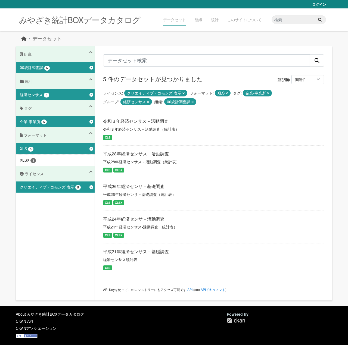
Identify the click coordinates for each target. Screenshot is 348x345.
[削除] (183, 93)
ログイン (319, 4)
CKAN (236, 320)
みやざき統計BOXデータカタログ (79, 20)
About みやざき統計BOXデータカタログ (50, 314)
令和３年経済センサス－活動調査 (135, 121)
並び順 (283, 79)
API (189, 289)
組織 (198, 19)
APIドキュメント (213, 289)
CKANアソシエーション (36, 328)
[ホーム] (24, 38)
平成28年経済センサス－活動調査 (136, 153)
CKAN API (24, 321)
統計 (215, 19)
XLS (107, 137)
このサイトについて (244, 19)
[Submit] (320, 19)
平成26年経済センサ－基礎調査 (133, 186)
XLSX (118, 170)
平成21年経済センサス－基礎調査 (136, 251)
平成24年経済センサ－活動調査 (133, 219)
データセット (174, 19)
